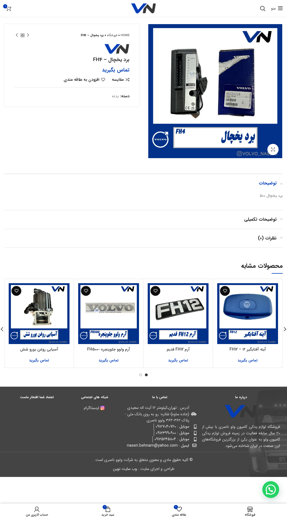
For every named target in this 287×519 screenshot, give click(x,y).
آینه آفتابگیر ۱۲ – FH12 (248, 349)
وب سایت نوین (125, 469)
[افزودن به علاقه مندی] (225, 291)
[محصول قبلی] (28, 35)
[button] (270, 489)
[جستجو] (262, 8)
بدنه (115, 96)
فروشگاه (112, 35)
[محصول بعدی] (17, 35)
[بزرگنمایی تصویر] (273, 149)
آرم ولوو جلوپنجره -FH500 (108, 349)
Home (125, 35)
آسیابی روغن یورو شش (39, 349)
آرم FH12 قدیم (178, 349)
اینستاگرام (91, 408)
